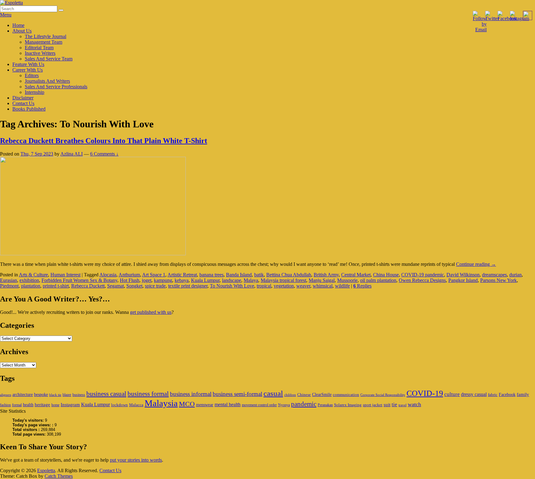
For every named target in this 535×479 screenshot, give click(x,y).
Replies (362, 285)
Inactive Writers (40, 53)
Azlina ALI (71, 153)
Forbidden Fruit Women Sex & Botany (79, 280)
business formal (148, 393)
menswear (204, 404)
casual (273, 393)
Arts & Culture (33, 274)
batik (259, 274)
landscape (231, 280)
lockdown (119, 404)
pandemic (303, 404)
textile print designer (187, 285)
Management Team (43, 42)
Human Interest (65, 274)
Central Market (356, 274)
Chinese (304, 394)
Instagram (70, 404)
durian (515, 274)
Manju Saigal (322, 280)
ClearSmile (322, 394)
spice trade (155, 285)
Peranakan (325, 405)
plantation (30, 285)
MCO (187, 404)
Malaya (251, 280)
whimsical (323, 285)
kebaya (182, 280)
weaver (303, 285)
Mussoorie (347, 280)
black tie (55, 395)
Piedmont (9, 285)
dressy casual (474, 394)
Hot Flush (129, 280)
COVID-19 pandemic (422, 274)
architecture (22, 394)
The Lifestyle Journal (45, 36)
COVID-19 (425, 393)
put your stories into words (136, 460)
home (55, 405)
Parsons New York (498, 280)
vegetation (284, 285)
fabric (493, 394)
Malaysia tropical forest (283, 280)
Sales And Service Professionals (56, 86)
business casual (106, 394)
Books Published (29, 109)
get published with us (151, 312)
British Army (326, 274)
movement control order (259, 405)
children (290, 395)
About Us (22, 30)
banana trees (211, 274)
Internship (34, 92)
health (28, 404)
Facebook (507, 394)
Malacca (136, 404)
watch (414, 404)
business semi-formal (237, 394)
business (78, 395)
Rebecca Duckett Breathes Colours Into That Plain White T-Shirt (103, 141)
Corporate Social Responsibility (382, 395)
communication (346, 394)
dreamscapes (494, 274)
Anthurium (129, 274)
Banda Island (239, 274)
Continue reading (476, 264)
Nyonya (284, 405)
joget (146, 280)
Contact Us (23, 103)
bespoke (41, 394)
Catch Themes (59, 476)
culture (452, 394)
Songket (134, 285)
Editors (32, 75)
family (523, 394)
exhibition (29, 280)
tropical (264, 285)
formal (17, 405)
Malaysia (161, 403)
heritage (42, 404)
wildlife (342, 285)
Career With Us (27, 70)
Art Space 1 (153, 274)
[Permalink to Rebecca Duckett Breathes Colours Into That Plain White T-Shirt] (93, 253)
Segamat (115, 285)
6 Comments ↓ (104, 153)
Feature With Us (28, 64)
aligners (5, 395)
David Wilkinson (463, 274)
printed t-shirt (56, 285)
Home (18, 25)
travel (402, 405)
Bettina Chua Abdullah (288, 274)
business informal (190, 394)
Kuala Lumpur (205, 280)
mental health (228, 404)
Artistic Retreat (182, 274)
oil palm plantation (378, 280)
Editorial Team (39, 47)
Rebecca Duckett (88, 285)
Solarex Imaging (348, 404)
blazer (67, 395)
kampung (163, 280)
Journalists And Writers (47, 81)
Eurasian (8, 280)
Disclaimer (22, 97)
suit (387, 404)
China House (386, 274)
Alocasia (107, 274)
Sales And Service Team (48, 58)
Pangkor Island (463, 280)
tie (394, 404)
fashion (5, 405)
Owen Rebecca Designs (422, 280)
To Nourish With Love (232, 285)
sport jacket (372, 404)
